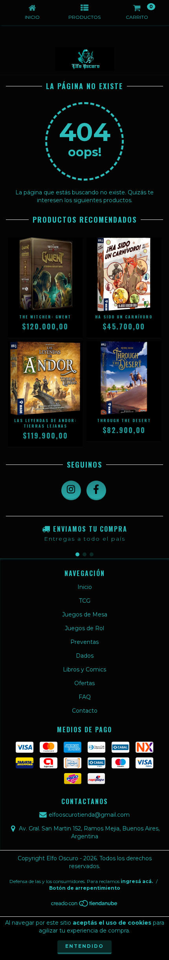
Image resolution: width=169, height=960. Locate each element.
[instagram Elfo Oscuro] (71, 490)
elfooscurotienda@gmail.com (89, 814)
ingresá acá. (137, 881)
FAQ (85, 696)
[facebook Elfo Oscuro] (96, 490)
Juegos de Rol (84, 628)
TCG (84, 600)
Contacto (84, 710)
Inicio (84, 587)
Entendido (84, 946)
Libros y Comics (84, 669)
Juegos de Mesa (84, 614)
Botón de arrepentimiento (84, 888)
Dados (85, 655)
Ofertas (84, 683)
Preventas (84, 641)
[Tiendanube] (84, 905)
